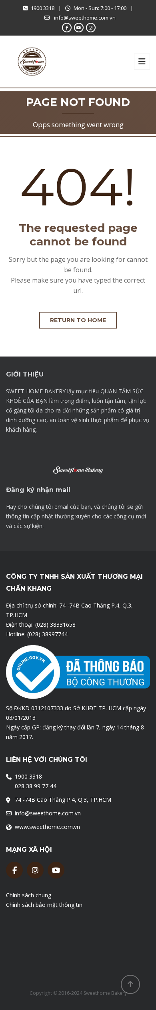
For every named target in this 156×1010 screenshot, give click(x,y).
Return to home (78, 320)
